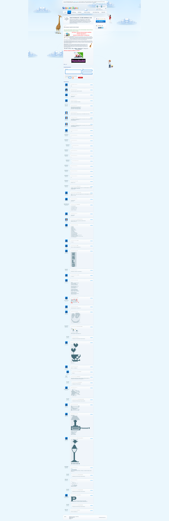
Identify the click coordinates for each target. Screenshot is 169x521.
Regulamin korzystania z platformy (74, 516)
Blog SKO (103, 12)
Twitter (102, 27)
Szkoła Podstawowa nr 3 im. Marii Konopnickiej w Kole (76, 14)
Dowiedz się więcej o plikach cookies (101, 3)
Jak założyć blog (96, 12)
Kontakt (70, 518)
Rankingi (79, 12)
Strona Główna (66, 14)
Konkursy (74, 12)
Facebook (99, 27)
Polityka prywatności (72, 517)
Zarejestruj (104, 6)
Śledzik (101, 27)
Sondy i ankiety (87, 12)
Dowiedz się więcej (75, 1)
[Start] (70, 9)
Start (65, 12)
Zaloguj (99, 6)
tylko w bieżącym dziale (99, 9)
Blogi (69, 12)
